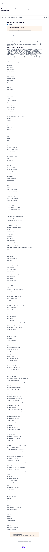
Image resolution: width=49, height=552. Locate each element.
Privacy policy (22, 549)
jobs (4, 17)
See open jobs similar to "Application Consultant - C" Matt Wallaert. (20, 30)
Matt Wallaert (8, 4)
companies (11, 17)
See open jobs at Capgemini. (14, 28)
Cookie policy (26, 549)
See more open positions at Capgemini (24, 541)
